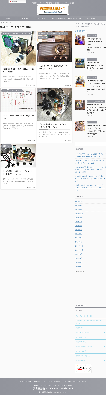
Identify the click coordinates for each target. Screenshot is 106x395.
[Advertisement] (90, 287)
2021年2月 (78, 230)
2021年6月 (78, 226)
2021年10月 (79, 214)
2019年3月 (78, 262)
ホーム (8, 18)
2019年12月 (79, 246)
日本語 (14, 1)
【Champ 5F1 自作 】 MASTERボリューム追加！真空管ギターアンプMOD (96, 65)
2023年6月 (78, 205)
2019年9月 (78, 254)
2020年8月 (78, 234)
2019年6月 (78, 258)
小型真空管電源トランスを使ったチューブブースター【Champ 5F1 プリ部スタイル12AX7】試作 (90, 187)
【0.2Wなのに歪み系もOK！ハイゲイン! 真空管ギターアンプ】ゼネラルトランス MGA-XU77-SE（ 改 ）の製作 (96, 86)
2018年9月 (78, 266)
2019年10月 (79, 250)
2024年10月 (79, 201)
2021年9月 (78, 218)
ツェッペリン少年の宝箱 (58, 18)
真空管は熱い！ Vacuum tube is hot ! (53, 388)
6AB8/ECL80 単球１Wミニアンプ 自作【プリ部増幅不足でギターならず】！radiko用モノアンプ (90, 178)
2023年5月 (78, 209)
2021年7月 (78, 222)
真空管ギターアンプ (41, 18)
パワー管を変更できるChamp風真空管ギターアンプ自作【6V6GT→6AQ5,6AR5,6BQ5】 (90, 155)
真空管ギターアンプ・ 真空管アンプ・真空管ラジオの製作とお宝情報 (53, 385)
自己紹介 (25, 18)
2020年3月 (78, 238)
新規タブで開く (81, 31)
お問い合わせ (91, 18)
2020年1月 (78, 242)
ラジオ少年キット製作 (74, 18)
